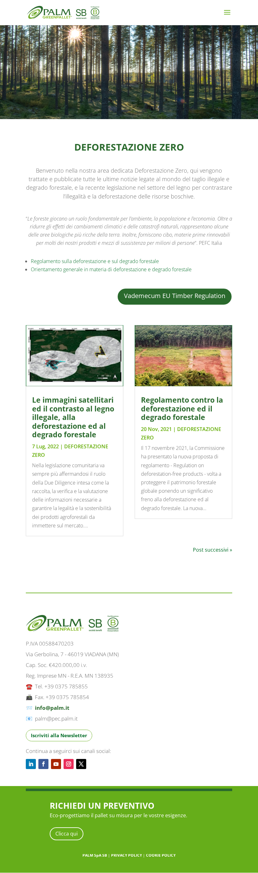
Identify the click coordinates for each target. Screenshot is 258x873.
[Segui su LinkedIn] (31, 764)
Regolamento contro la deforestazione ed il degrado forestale (182, 408)
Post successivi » (212, 549)
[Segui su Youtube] (56, 764)
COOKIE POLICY (161, 855)
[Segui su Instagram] (69, 764)
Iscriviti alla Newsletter (59, 735)
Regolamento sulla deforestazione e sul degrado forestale (95, 261)
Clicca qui (66, 833)
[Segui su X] (81, 764)
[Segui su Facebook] (43, 764)
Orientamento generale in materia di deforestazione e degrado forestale (111, 269)
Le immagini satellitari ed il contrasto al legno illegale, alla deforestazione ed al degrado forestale (73, 417)
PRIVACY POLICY (126, 855)
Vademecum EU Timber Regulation (174, 295)
